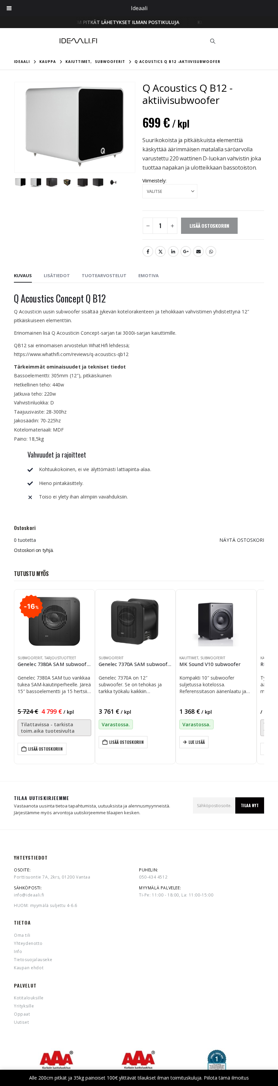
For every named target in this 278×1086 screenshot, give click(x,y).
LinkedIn (173, 251)
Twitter (160, 251)
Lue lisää (196, 742)
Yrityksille (24, 1006)
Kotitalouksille (29, 998)
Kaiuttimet (188, 658)
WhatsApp (210, 251)
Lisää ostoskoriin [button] (45, 749)
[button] (213, 41)
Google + (185, 251)
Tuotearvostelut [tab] (104, 275)
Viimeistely (153, 180)
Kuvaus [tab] (23, 275)
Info (18, 951)
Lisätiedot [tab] (57, 275)
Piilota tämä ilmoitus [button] (226, 1077)
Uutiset (21, 1022)
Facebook (147, 251)
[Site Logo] (78, 40)
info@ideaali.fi (29, 895)
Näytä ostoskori (241, 540)
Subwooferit (30, 658)
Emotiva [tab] (148, 275)
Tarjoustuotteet (60, 658)
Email (198, 251)
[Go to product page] (135, 621)
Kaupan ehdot (28, 968)
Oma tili (22, 935)
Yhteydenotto (28, 943)
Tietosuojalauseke (33, 959)
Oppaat (22, 1014)
